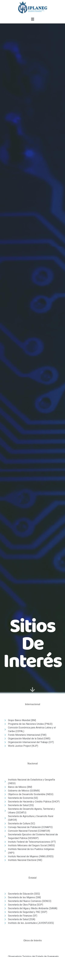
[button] (32, 19)
